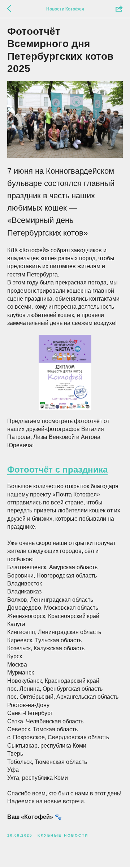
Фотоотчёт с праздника (57, 469)
